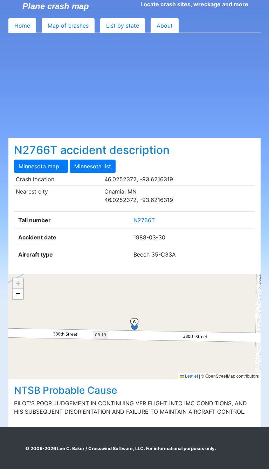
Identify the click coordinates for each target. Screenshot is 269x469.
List (122, 25)
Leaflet (191, 376)
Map (68, 25)
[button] (18, 283)
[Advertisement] (134, 85)
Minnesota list (92, 166)
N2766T (144, 220)
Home (22, 25)
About (165, 25)
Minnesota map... (41, 166)
